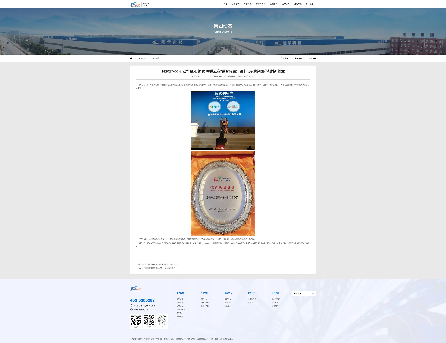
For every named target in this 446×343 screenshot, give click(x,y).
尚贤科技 (222, 339)
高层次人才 (276, 299)
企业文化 (180, 302)
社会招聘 (275, 306)
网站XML (229, 339)
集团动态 (155, 58)
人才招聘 (285, 4)
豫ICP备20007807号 (178, 339)
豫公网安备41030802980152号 (198, 339)
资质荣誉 (180, 316)
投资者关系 (260, 4)
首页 (225, 4)
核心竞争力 (181, 309)
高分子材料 (205, 306)
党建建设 (284, 58)
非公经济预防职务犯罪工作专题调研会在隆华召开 (160, 264)
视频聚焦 (312, 58)
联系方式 (298, 4)
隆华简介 (180, 299)
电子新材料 (205, 302)
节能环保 (204, 299)
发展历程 (180, 306)
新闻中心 (273, 4)
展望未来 (180, 313)
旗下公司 (310, 4)
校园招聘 (275, 302)
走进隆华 (235, 4)
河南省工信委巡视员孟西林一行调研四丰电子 (158, 268)
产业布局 (247, 4)
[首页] (131, 58)
